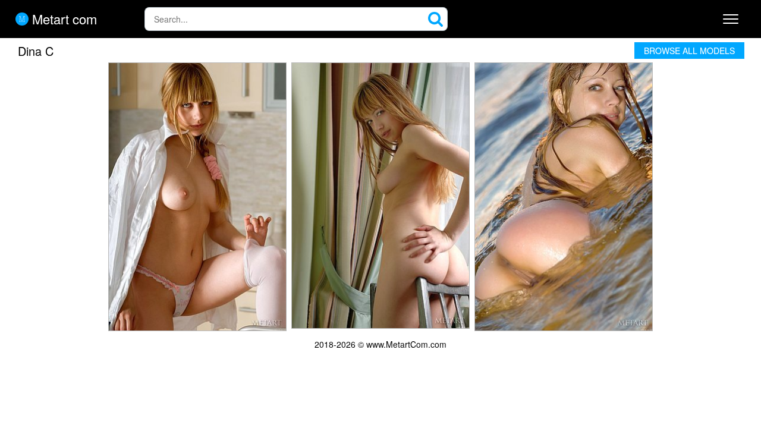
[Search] (436, 19)
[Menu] (730, 19)
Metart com (63, 19)
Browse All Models (689, 50)
